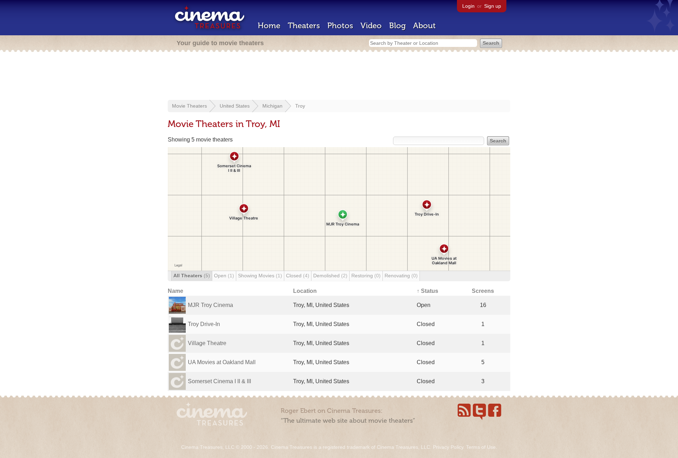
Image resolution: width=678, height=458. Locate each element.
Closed (297, 275)
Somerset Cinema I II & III (219, 381)
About (424, 25)
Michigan (272, 106)
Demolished (330, 275)
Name (175, 291)
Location (305, 291)
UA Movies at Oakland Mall (222, 362)
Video (371, 25)
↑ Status (427, 291)
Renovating (401, 275)
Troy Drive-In (204, 324)
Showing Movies (260, 275)
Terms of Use (481, 447)
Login (468, 6)
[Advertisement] (339, 76)
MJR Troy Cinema (210, 305)
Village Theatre (207, 343)
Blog (397, 25)
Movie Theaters (189, 106)
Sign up (492, 6)
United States (235, 106)
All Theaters (191, 275)
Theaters (304, 25)
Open (224, 275)
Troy (300, 106)
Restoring (366, 275)
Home (269, 25)
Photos (340, 25)
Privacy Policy (448, 447)
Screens (483, 291)
